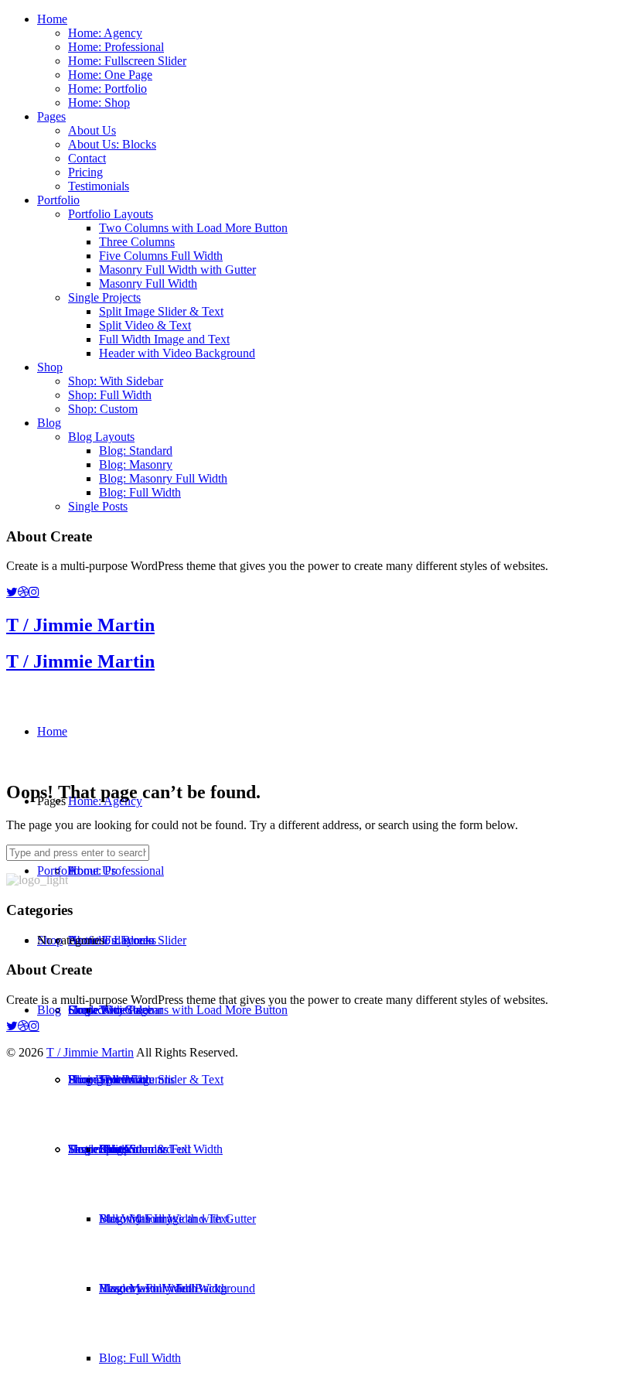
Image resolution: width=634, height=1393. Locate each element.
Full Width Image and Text (164, 339)
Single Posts (98, 506)
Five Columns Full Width (161, 255)
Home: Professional (116, 46)
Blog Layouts (101, 436)
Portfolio (58, 200)
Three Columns (137, 241)
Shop (50, 367)
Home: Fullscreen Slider (127, 60)
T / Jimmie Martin (80, 625)
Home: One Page (110, 74)
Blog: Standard (135, 450)
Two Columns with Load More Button (193, 227)
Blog (49, 422)
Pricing (85, 172)
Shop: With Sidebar (115, 381)
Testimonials (98, 186)
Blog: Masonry (135, 464)
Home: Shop (99, 102)
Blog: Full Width (140, 492)
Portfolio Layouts (110, 213)
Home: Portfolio (107, 88)
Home (52, 19)
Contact (87, 158)
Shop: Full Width (110, 394)
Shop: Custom (103, 408)
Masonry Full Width (148, 283)
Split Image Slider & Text (161, 311)
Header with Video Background (177, 353)
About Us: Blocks (112, 144)
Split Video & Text (145, 325)
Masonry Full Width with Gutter (177, 269)
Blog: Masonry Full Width (163, 478)
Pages (51, 116)
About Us (92, 130)
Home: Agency (105, 32)
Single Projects (104, 297)
